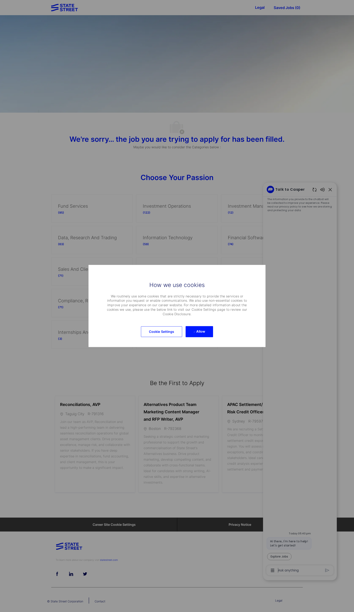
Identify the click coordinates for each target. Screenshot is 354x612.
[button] (161, 331)
